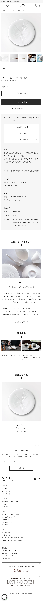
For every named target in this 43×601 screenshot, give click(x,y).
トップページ (5, 10)
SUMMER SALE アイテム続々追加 (10, 1)
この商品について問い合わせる (21, 109)
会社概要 (5, 548)
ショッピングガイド (8, 517)
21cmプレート (21, 425)
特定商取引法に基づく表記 (10, 553)
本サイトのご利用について (10, 514)
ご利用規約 (5, 519)
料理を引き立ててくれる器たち (11, 355)
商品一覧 (5, 488)
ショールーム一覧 (7, 556)
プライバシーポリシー (9, 550)
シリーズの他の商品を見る (21, 322)
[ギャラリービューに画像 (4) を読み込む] (32, 58)
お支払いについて (22, 139)
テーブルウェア (14, 10)
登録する (21, 468)
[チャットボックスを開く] (4, 597)
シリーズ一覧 (6, 491)
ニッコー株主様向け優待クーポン (13, 538)
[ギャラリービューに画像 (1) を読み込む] (6, 58)
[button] (3, 5)
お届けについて (22, 127)
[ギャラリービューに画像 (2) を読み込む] (14, 58)
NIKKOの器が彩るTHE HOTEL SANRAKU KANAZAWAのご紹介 (31, 357)
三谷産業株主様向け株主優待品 (12, 540)
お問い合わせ (6, 535)
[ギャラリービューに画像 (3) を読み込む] (24, 58)
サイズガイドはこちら (10, 185)
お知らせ (5, 506)
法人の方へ (5, 525)
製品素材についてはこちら (12, 200)
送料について (22, 133)
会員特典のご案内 (7, 522)
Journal (4, 504)
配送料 (3, 80)
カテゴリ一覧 (6, 494)
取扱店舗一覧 (6, 558)
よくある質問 (6, 532)
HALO (3, 69)
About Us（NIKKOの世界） (11, 501)
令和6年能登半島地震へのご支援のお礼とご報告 (22, 171)
